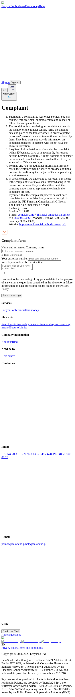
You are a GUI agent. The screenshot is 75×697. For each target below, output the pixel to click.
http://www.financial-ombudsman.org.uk (42, 224)
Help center (8, 355)
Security (14, 327)
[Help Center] (9, 98)
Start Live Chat (11, 631)
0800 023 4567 (22, 217)
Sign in (5, 82)
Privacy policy (9, 647)
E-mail (5, 254)
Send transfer (9, 324)
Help (42, 6)
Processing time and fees (31, 324)
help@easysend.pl (35, 543)
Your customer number (14, 258)
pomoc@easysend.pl (13, 543)
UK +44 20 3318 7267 (14, 453)
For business (18, 6)
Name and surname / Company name (22, 247)
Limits (23, 327)
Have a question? (11, 634)
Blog (15, 341)
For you (6, 6)
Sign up (15, 82)
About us (6, 341)
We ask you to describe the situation (22, 262)
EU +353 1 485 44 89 (40, 453)
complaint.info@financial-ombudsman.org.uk (44, 214)
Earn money (32, 6)
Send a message (12, 295)
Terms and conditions (30, 647)
